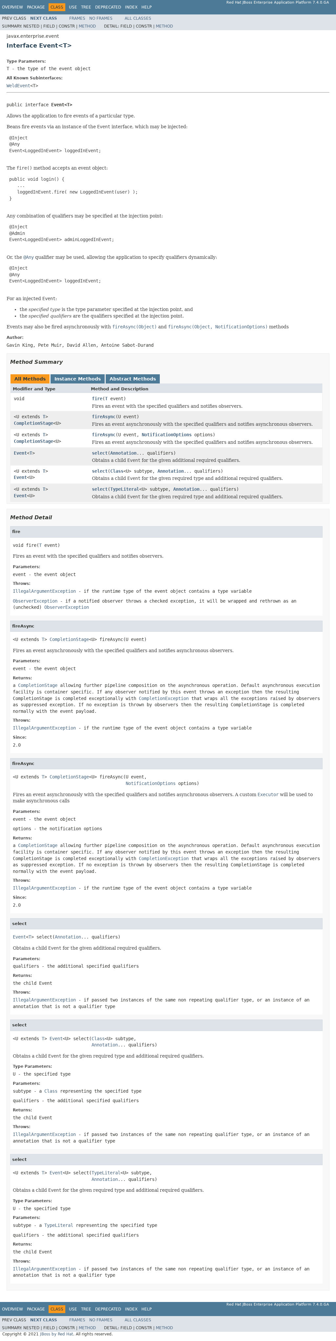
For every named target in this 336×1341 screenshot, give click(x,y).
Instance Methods (77, 379)
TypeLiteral (124, 489)
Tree (86, 7)
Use (73, 7)
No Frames (101, 18)
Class (116, 471)
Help (146, 7)
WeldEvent (18, 85)
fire (97, 398)
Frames (77, 18)
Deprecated (108, 7)
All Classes (138, 18)
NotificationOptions (167, 434)
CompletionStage (33, 423)
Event (20, 453)
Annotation (123, 453)
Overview (12, 7)
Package (36, 7)
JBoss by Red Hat (56, 1334)
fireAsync (104, 416)
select (100, 453)
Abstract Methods (133, 379)
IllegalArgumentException (44, 591)
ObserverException (35, 601)
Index (131, 7)
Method (87, 26)
